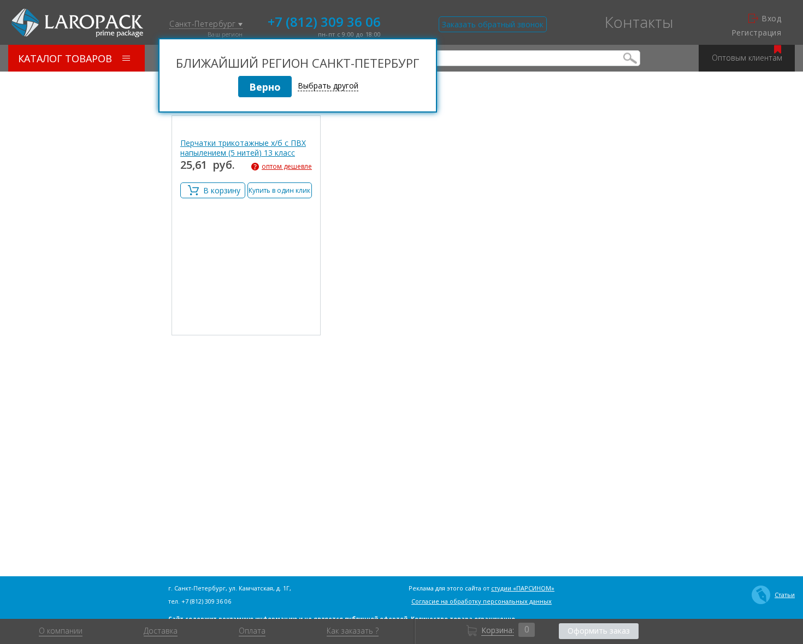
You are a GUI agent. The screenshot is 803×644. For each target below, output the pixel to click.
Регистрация (756, 33)
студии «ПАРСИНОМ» (522, 588)
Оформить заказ (599, 630)
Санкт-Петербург (203, 24)
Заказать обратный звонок (493, 24)
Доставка (161, 631)
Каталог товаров (65, 58)
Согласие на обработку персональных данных (481, 601)
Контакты (639, 21)
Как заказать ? (353, 631)
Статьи (785, 594)
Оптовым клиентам (747, 57)
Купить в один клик (279, 190)
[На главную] (77, 23)
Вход (771, 18)
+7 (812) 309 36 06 (324, 21)
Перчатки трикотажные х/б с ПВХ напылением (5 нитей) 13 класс (243, 148)
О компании (60, 631)
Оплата (252, 631)
